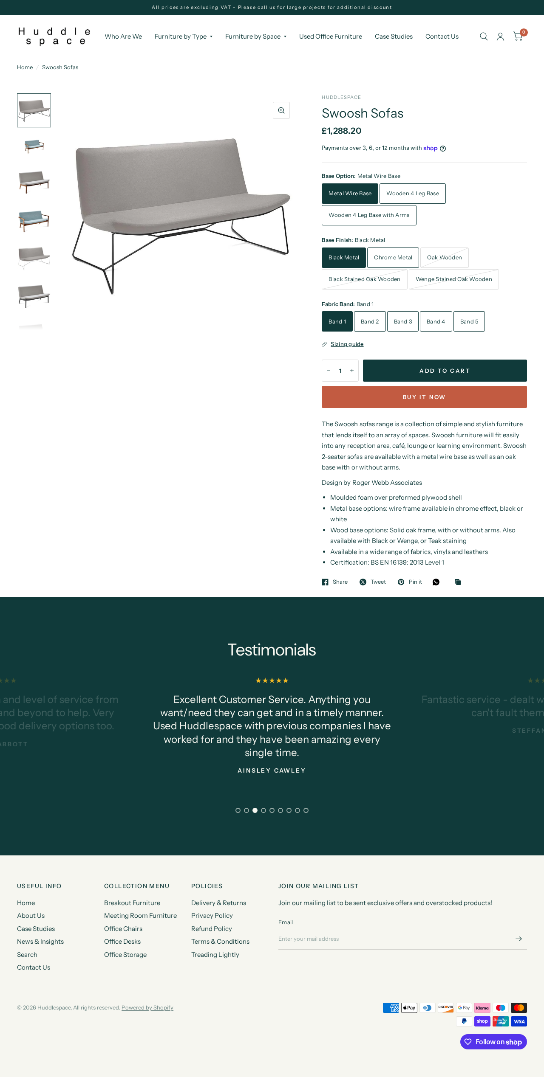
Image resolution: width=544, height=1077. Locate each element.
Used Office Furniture (330, 36)
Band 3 (403, 321)
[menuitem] (123, 36)
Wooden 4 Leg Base (412, 193)
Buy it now (424, 397)
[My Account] (500, 36)
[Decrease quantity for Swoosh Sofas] (328, 370)
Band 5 (469, 321)
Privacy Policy (212, 915)
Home (25, 67)
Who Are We (123, 36)
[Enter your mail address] (518, 939)
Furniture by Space (252, 36)
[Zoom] (281, 110)
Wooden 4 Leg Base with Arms (369, 214)
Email (285, 922)
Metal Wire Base (350, 193)
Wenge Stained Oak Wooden (454, 279)
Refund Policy (211, 929)
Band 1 (337, 321)
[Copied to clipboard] (459, 582)
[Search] (484, 36)
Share (340, 582)
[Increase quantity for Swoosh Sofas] (352, 370)
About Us (31, 915)
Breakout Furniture (132, 903)
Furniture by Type (181, 36)
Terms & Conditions (220, 941)
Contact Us (442, 36)
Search (27, 954)
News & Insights (40, 941)
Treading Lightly (215, 954)
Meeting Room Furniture (140, 915)
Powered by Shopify (147, 1007)
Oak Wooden (444, 257)
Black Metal (344, 257)
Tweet (378, 582)
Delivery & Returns (218, 903)
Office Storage (125, 954)
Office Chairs (123, 929)
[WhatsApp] (438, 582)
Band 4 (436, 321)
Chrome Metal (393, 257)
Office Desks (122, 941)
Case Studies (394, 36)
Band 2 (370, 321)
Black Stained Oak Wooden (364, 279)
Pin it (415, 582)
